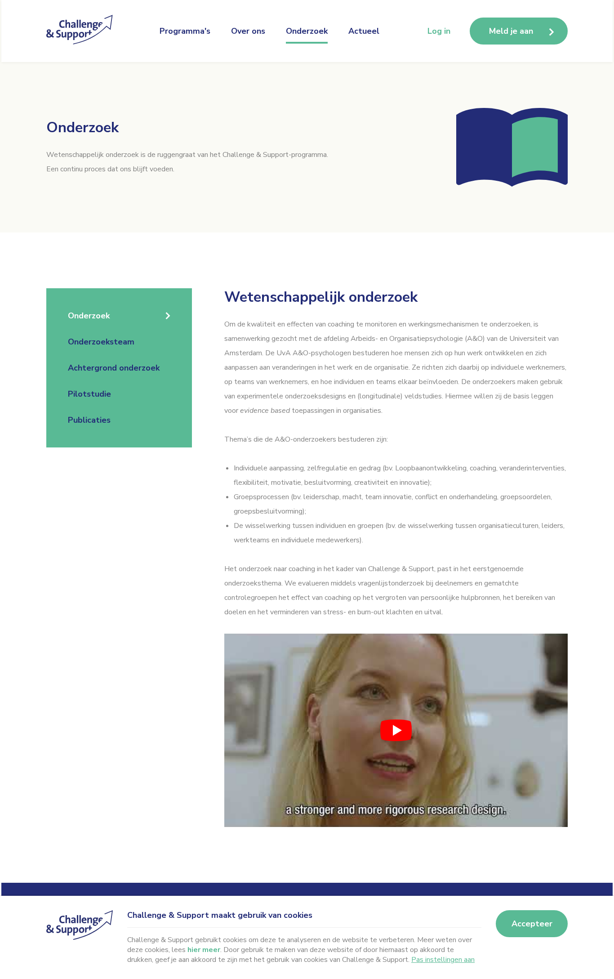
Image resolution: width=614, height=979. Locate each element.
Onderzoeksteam (101, 341)
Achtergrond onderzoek (114, 367)
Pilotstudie (89, 394)
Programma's (185, 31)
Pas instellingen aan (443, 960)
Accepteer (532, 923)
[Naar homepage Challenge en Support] (82, 31)
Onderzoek (307, 31)
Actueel (363, 31)
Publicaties (89, 420)
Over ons (248, 31)
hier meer (203, 950)
